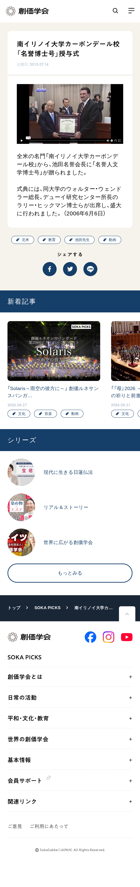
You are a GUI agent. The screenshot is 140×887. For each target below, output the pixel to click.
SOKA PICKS (47, 608)
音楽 (48, 413)
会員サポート (25, 781)
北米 (25, 240)
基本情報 (19, 760)
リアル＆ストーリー (66, 507)
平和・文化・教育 (28, 718)
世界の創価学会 (28, 739)
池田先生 (82, 240)
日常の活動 (22, 697)
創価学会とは (25, 677)
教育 (52, 240)
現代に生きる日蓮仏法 (68, 472)
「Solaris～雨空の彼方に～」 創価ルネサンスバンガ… (53, 392)
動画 (112, 240)
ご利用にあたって (49, 826)
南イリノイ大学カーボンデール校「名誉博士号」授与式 (95, 608)
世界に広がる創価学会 (68, 542)
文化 (21, 413)
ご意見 (15, 826)
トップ (14, 608)
